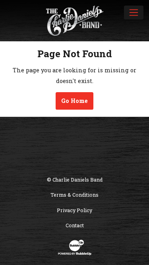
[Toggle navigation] (133, 12)
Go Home (74, 100)
